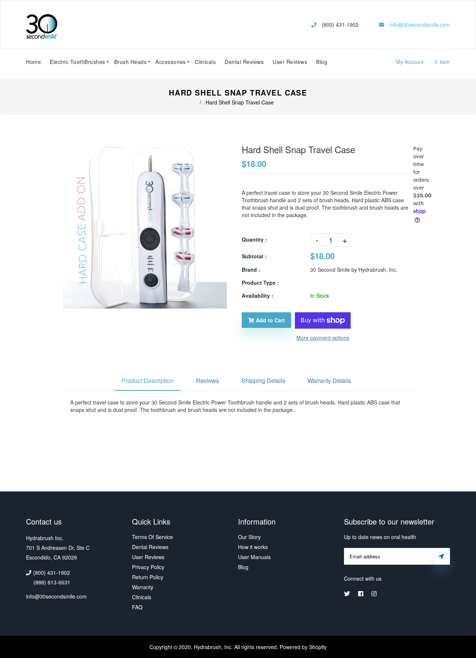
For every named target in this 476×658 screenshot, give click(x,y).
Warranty (142, 587)
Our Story (249, 537)
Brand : (251, 269)
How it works (253, 547)
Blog (321, 61)
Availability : (257, 295)
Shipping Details (263, 380)
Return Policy (147, 577)
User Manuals (254, 557)
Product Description (148, 380)
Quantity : (254, 239)
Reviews (207, 380)
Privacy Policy (148, 567)
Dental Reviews (150, 547)
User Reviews (290, 61)
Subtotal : (254, 256)
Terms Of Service (152, 537)
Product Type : (260, 282)
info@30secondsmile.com (419, 24)
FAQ (137, 607)
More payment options (322, 337)
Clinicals (141, 597)
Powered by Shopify (303, 647)
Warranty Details (329, 380)
